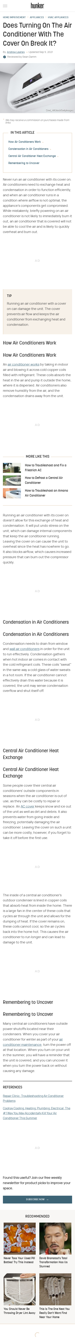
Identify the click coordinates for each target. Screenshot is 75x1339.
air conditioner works (23, 364)
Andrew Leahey (16, 52)
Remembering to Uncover (24, 163)
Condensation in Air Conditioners (28, 149)
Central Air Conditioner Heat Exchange (32, 156)
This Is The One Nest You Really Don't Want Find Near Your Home (54, 1313)
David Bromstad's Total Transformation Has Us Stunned (53, 1262)
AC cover (27, 806)
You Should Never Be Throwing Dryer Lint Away (19, 1311)
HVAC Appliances (58, 17)
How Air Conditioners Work (24, 142)
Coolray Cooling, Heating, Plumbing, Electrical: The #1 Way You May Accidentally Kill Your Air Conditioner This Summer (36, 1113)
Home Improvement (14, 17)
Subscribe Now (35, 1199)
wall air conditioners (24, 649)
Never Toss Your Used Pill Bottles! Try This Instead (19, 1260)
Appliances (37, 17)
